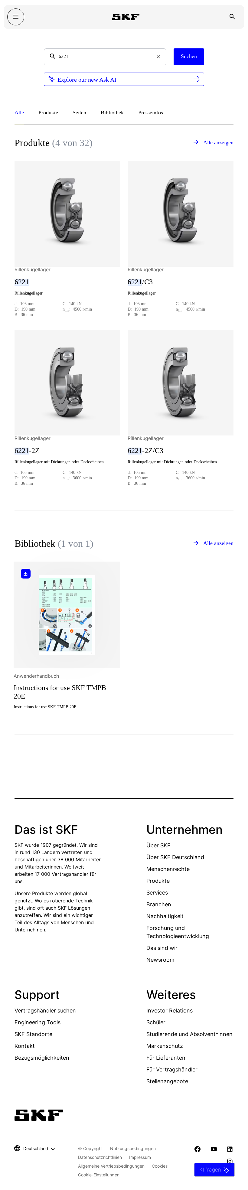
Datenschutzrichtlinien (100, 1157)
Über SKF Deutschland (175, 857)
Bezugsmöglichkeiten (42, 1058)
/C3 (140, 282)
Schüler (155, 1022)
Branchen (158, 904)
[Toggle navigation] (15, 17)
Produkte (158, 881)
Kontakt (25, 1046)
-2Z (27, 451)
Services (157, 892)
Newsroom (160, 960)
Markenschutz (164, 1046)
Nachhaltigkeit (165, 916)
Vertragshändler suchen (45, 1010)
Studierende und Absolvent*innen (189, 1034)
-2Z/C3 (145, 451)
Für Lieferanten (165, 1058)
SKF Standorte (33, 1034)
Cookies (160, 1166)
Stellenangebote (167, 1081)
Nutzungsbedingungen (133, 1148)
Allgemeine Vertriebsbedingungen (111, 1166)
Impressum (140, 1157)
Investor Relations (169, 1010)
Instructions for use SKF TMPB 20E (60, 692)
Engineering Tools (37, 1022)
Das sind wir (162, 948)
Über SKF (158, 845)
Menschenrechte (168, 869)
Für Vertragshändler (171, 1069)
